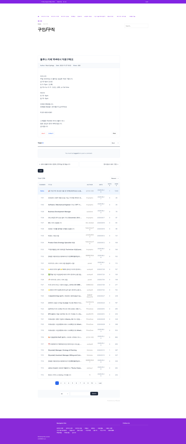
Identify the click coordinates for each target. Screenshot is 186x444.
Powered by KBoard (113, 400)
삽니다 (74, 432)
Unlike (50, 133)
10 (92, 383)
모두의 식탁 (69, 428)
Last (100, 383)
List (40, 171)
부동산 (86, 428)
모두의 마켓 (60, 428)
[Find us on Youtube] (147, 18)
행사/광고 (80, 430)
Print (114, 133)
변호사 (93, 428)
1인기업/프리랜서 (62, 430)
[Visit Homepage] (47, 10)
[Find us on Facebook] (141, 18)
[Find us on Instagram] (144, 18)
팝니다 (95, 430)
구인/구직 (45, 24)
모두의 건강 (78, 428)
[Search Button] (38, 1)
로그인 (64, 1)
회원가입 (59, 1)
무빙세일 (59, 432)
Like (43, 133)
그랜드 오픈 (109, 428)
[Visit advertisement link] (143, 10)
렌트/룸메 (111, 430)
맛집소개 (72, 430)
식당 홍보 (100, 428)
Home (39, 24)
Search (94, 393)
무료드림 (66, 432)
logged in (77, 153)
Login (146, 1)
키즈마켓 (88, 430)
